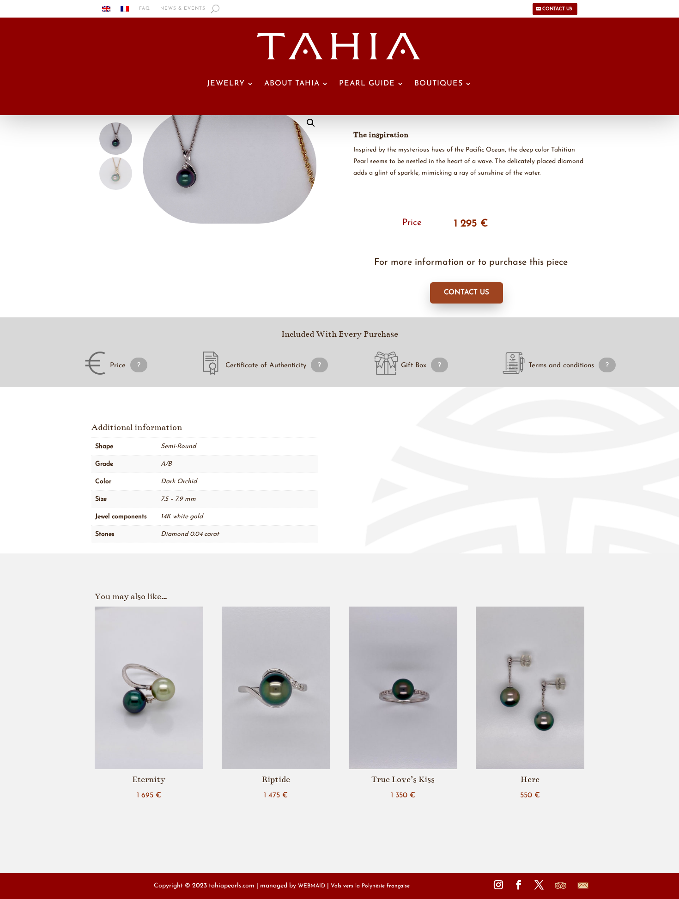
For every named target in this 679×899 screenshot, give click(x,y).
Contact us (557, 9)
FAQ (144, 8)
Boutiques (438, 83)
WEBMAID (311, 886)
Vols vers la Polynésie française (370, 886)
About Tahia (292, 83)
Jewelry (226, 83)
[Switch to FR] (125, 11)
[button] (311, 123)
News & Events (183, 8)
